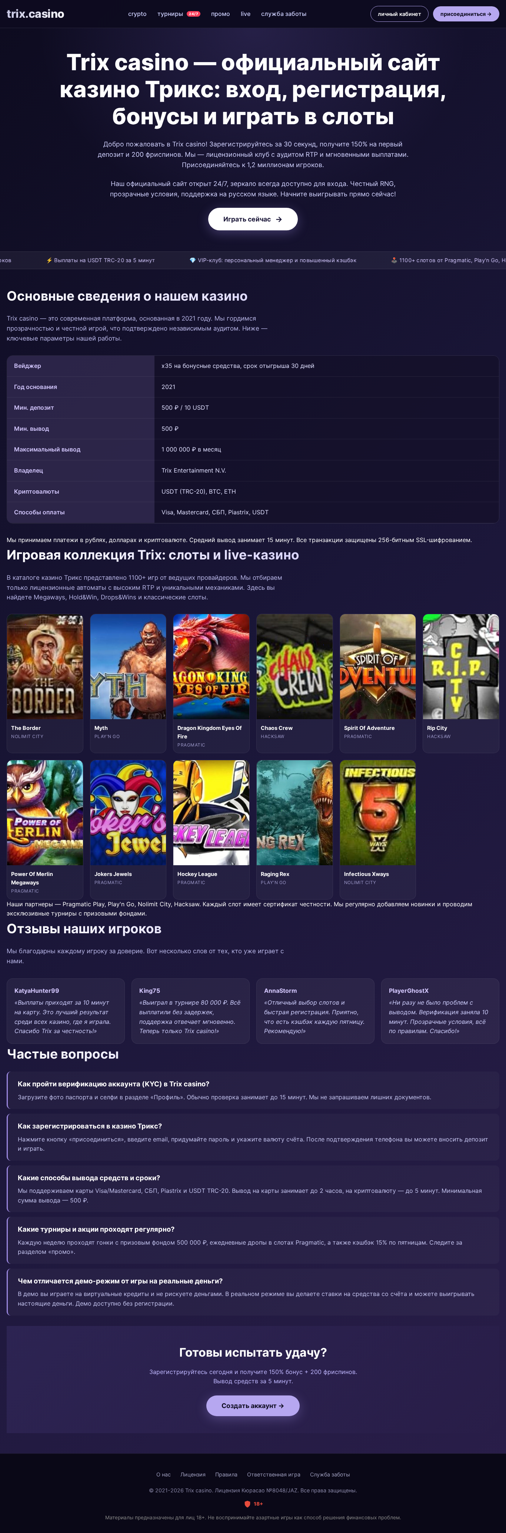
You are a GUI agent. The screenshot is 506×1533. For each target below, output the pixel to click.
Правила (226, 1474)
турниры (177, 13)
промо (220, 13)
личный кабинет (399, 14)
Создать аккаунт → (253, 1406)
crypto (137, 13)
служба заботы (283, 13)
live (245, 13)
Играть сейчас (253, 219)
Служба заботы (330, 1474)
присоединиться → (466, 14)
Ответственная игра (273, 1474)
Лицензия (193, 1474)
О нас (163, 1474)
